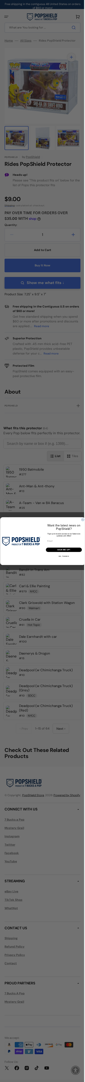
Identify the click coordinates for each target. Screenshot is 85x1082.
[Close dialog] (81, 519)
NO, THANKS (62, 556)
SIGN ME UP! (62, 550)
